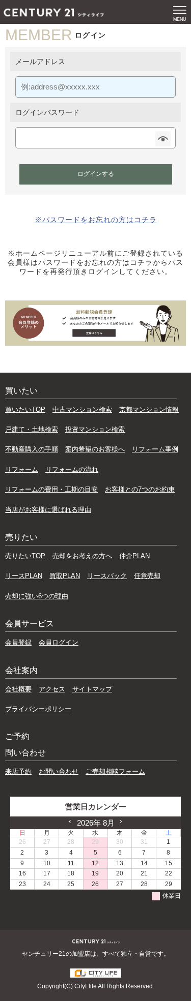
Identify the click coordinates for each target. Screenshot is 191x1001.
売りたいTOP (25, 556)
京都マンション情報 (149, 409)
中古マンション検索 (82, 409)
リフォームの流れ (71, 469)
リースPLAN (23, 576)
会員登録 (18, 642)
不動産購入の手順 (31, 449)
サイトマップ (92, 689)
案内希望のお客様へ (95, 449)
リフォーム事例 (155, 449)
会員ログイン (58, 642)
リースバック (107, 576)
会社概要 (18, 689)
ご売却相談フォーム (115, 771)
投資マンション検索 (95, 429)
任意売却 (147, 576)
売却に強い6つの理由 (36, 596)
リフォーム (21, 469)
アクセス (52, 689)
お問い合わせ (58, 771)
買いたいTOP (25, 409)
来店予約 (18, 771)
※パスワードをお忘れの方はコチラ (96, 220)
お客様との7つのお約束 (140, 489)
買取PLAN (64, 576)
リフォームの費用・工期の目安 (51, 489)
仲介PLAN (134, 556)
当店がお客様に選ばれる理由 (48, 509)
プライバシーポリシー (38, 709)
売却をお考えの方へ (82, 556)
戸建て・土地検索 (31, 429)
